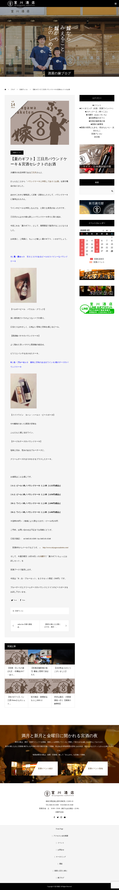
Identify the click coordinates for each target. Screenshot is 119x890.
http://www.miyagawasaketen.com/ (55, 547)
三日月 (33, 172)
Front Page (59, 829)
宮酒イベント (99, 262)
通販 (61, 864)
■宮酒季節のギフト (97, 118)
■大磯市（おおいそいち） (97, 115)
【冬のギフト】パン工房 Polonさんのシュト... (16, 700)
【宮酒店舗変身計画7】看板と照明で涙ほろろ (39, 671)
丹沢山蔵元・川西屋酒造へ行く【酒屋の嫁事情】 (62, 700)
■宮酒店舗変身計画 (97, 121)
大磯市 (42, 556)
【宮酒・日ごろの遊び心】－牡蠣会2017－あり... (15, 671)
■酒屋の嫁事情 (97, 124)
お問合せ (61, 850)
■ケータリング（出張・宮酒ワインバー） (97, 108)
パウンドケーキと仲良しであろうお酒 (43, 181)
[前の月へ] (101, 230)
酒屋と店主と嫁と (60, 871)
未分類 (97, 137)
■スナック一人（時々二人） (97, 112)
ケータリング (61, 857)
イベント (61, 843)
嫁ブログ (61, 878)
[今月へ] (106, 230)
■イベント (97, 105)
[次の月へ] (111, 230)
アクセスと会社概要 (61, 836)
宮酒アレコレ (17, 152)
